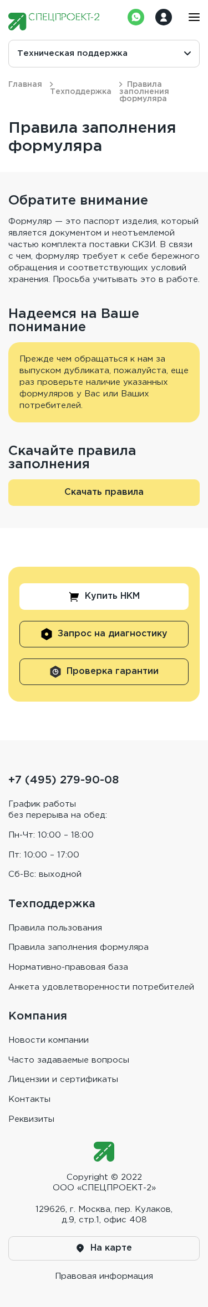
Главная (25, 84)
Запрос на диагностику (113, 634)
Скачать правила (104, 492)
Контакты (29, 1099)
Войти (163, 17)
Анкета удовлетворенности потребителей (101, 987)
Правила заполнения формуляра (78, 947)
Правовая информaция (104, 1276)
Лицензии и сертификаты (63, 1079)
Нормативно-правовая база (68, 967)
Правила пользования (55, 928)
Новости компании (48, 1040)
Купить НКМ (112, 596)
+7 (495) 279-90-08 (63, 780)
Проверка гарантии (113, 671)
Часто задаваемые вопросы (68, 1060)
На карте (111, 1248)
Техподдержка (80, 91)
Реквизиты (31, 1119)
